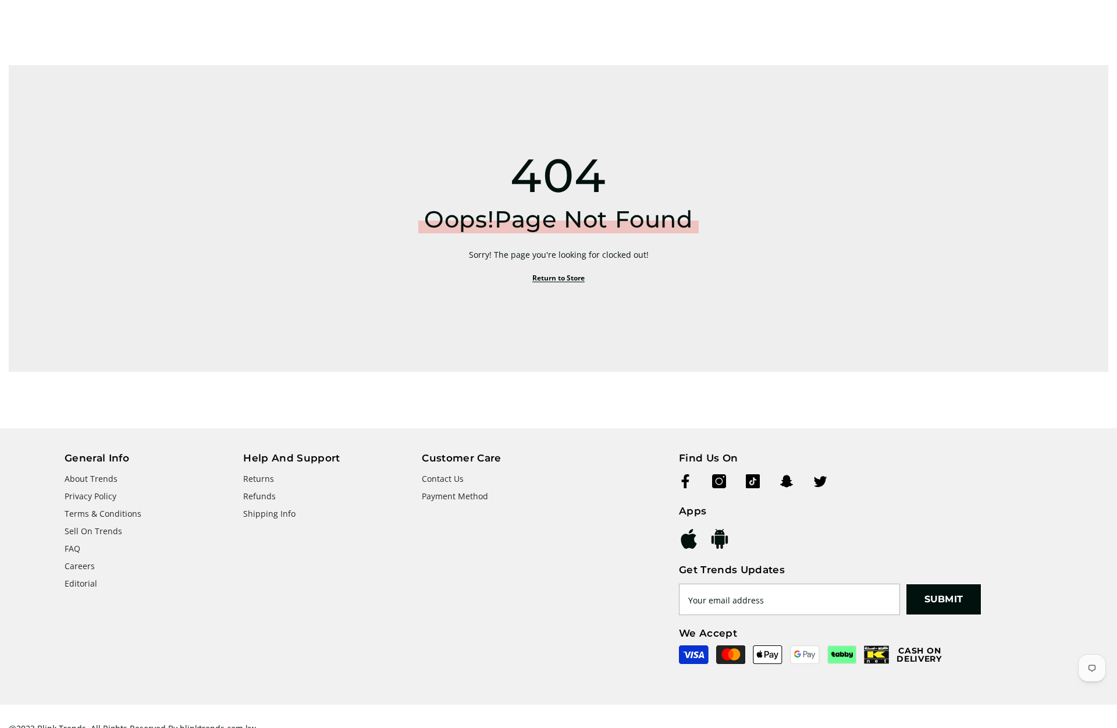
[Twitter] (820, 481)
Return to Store (558, 278)
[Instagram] (719, 481)
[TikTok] (753, 481)
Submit (943, 599)
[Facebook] (685, 481)
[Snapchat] (787, 481)
